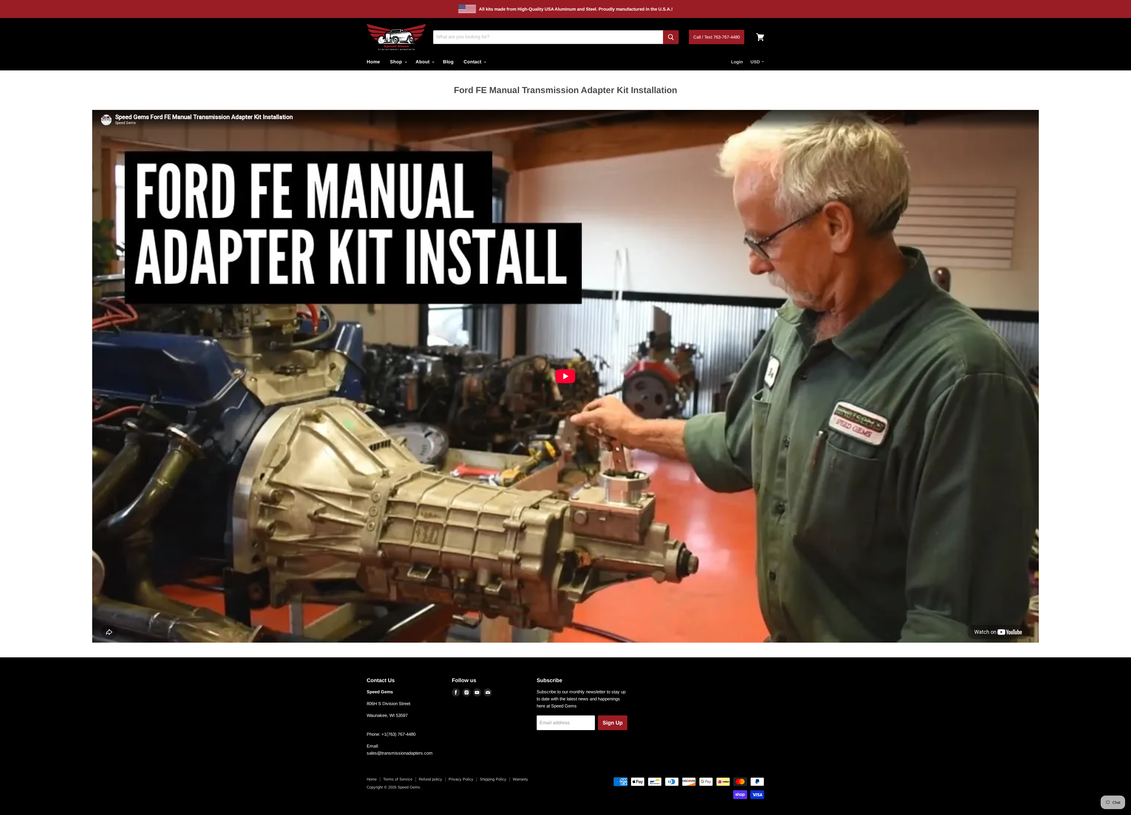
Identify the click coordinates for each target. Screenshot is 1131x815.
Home (373, 61)
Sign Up (613, 723)
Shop (396, 61)
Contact (473, 61)
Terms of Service (397, 779)
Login (737, 61)
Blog (448, 61)
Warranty (520, 779)
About (423, 61)
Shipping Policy (493, 779)
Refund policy (430, 779)
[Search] (671, 37)
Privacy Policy (461, 779)
